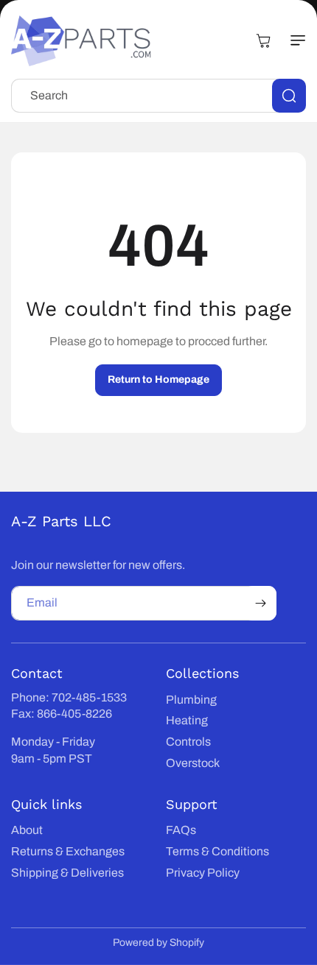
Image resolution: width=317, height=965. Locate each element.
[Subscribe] (260, 603)
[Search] (289, 96)
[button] (291, 40)
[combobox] (158, 95)
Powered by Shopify (158, 942)
